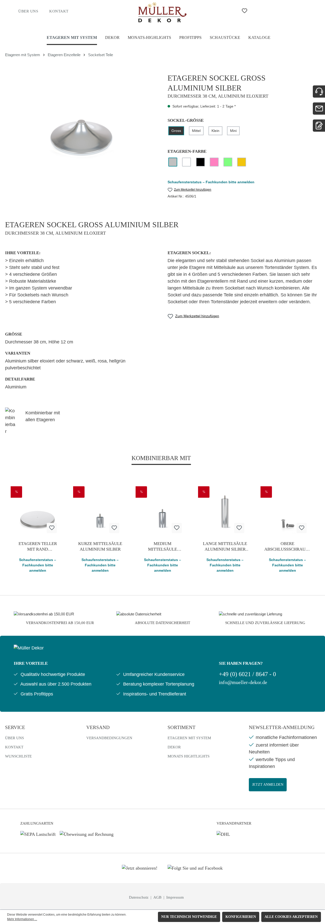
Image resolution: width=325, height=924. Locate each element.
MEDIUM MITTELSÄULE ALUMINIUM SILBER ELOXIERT (162, 546)
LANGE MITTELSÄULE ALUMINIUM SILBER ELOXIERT (225, 546)
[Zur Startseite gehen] (162, 12)
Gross (176, 131)
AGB (157, 897)
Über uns (28, 11)
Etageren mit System (189, 738)
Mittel (196, 131)
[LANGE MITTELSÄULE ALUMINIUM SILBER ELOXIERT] (225, 511)
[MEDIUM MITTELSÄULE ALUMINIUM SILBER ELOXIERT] (162, 511)
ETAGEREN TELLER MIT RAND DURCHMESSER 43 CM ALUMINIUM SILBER (37, 546)
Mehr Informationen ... (22, 919)
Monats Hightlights (188, 756)
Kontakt (59, 11)
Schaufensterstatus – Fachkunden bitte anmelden (211, 182)
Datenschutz (139, 897)
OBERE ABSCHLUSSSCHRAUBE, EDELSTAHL (287, 546)
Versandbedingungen (109, 738)
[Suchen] (225, 11)
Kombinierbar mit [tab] (161, 458)
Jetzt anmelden (267, 784)
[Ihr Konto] (264, 11)
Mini (233, 131)
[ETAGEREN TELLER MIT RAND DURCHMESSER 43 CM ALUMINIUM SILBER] (37, 511)
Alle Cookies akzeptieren (291, 917)
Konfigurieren (240, 917)
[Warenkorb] (281, 11)
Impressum (175, 897)
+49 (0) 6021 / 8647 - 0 (247, 674)
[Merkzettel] (244, 11)
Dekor (174, 747)
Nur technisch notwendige (189, 917)
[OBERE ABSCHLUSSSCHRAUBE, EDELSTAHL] (287, 511)
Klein (215, 131)
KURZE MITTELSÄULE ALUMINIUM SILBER (100, 546)
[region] (81, 128)
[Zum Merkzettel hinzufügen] (52, 528)
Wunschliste (18, 756)
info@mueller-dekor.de (243, 682)
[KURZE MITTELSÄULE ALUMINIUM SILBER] (100, 511)
